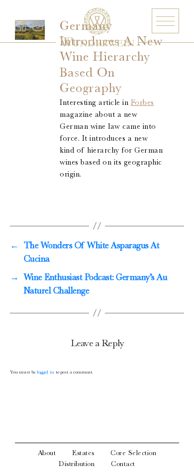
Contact (123, 464)
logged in (45, 372)
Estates (83, 453)
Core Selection (133, 453)
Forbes (142, 103)
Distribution (77, 464)
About (47, 453)
